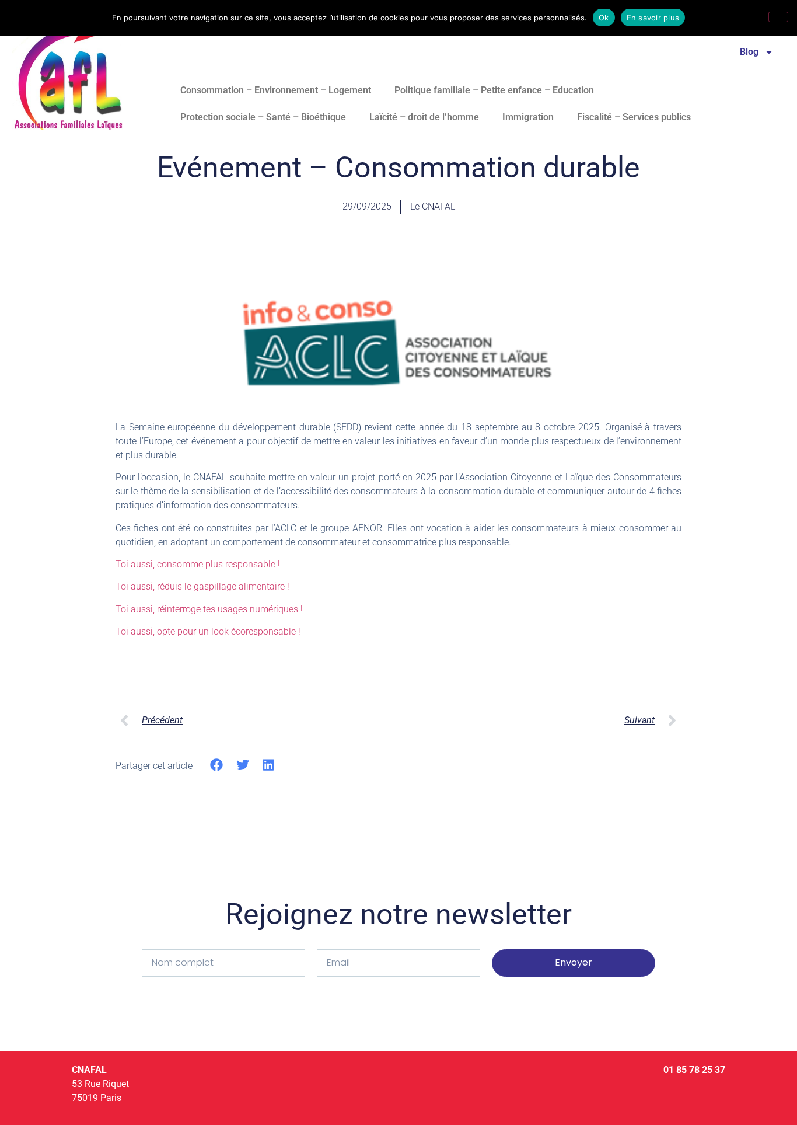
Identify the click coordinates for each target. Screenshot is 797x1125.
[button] (216, 765)
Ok (604, 17)
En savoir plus (653, 17)
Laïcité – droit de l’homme (424, 117)
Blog (749, 51)
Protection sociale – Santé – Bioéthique (263, 117)
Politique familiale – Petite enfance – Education (494, 90)
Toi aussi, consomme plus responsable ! (198, 564)
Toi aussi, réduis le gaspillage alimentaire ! (202, 586)
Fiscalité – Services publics (634, 117)
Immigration (528, 117)
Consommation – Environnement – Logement (275, 90)
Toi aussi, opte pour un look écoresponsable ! (208, 631)
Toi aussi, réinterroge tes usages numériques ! (209, 609)
